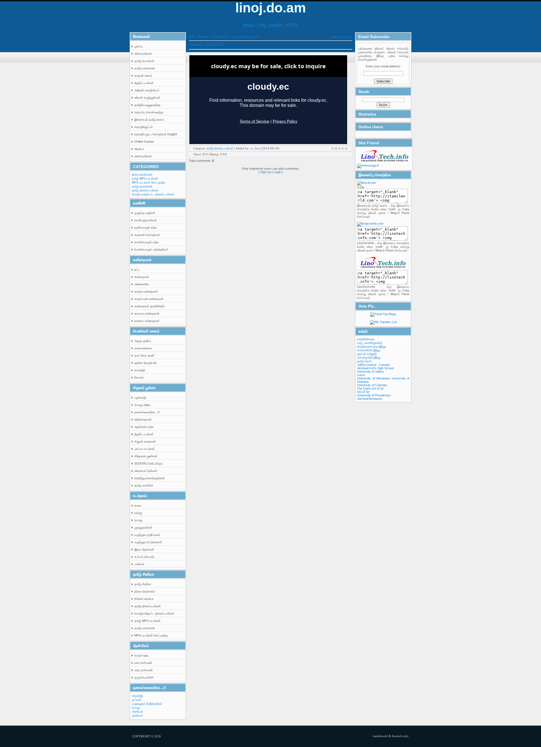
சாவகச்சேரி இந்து (368, 350)
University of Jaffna (370, 371)
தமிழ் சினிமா (220, 36)
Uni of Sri (363, 392)
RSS (292, 25)
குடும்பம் (137, 715)
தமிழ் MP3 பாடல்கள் (145, 178)
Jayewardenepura (369, 398)
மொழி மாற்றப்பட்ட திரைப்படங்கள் (153, 194)
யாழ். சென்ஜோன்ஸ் (369, 342)
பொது (136, 707)
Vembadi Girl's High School (375, 368)
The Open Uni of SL (370, 388)
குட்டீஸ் (136, 699)
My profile (271, 25)
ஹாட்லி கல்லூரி (367, 353)
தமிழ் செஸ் (364, 361)
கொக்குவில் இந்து (368, 357)
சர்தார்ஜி (137, 695)
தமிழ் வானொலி (142, 186)
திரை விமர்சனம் (142, 174)
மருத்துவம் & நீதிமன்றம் (147, 703)
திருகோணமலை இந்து (371, 346)
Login (277, 172)
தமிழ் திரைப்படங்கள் (145, 190)
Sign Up (265, 172)
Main (249, 25)
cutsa (361, 375)
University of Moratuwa (373, 378)
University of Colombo (372, 385)
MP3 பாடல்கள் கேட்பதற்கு (148, 182)
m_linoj (255, 148)
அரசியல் (137, 711)
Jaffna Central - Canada (373, 364)
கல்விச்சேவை (365, 339)
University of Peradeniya (374, 395)
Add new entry (341, 37)
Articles (203, 36)
